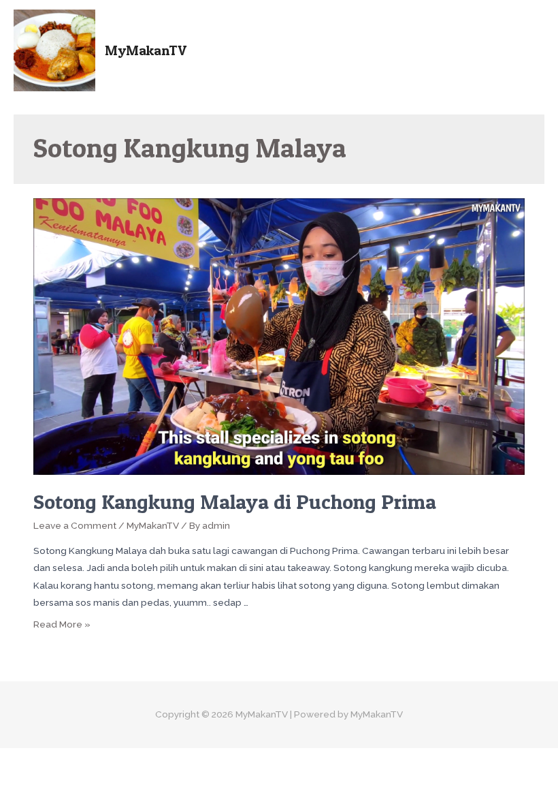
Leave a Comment (74, 525)
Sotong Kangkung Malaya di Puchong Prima (234, 501)
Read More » (62, 624)
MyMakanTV (145, 50)
